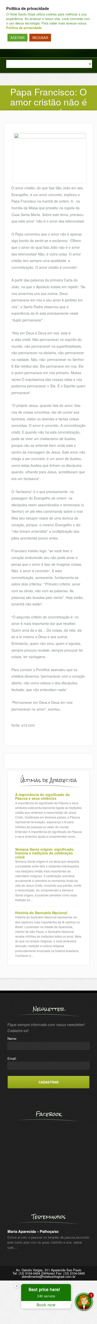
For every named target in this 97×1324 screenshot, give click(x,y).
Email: (12, 1058)
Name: (12, 1038)
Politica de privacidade (24, 27)
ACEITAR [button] (17, 37)
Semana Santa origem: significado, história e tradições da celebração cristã (44, 853)
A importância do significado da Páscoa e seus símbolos (42, 796)
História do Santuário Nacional (41, 913)
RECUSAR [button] (40, 37)
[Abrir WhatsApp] (12, 1311)
